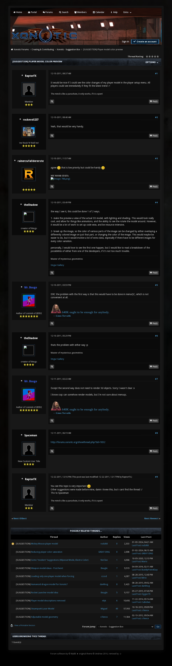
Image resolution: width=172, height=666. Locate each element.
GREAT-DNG (104, 552)
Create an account (146, 41)
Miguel (104, 608)
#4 (156, 202)
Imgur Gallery (57, 265)
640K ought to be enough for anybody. (85, 312)
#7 (156, 379)
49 (117, 608)
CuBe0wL (146, 602)
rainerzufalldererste (31, 161)
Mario (144, 561)
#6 (156, 336)
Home (19, 12)
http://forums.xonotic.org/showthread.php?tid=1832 (78, 442)
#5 (156, 285)
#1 (156, 73)
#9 (156, 477)
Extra (125, 12)
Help (115, 12)
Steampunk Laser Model (42, 608)
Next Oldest (20, 518)
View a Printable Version (24, 625)
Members (82, 12)
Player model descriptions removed (48, 600)
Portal (33, 12)
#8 (156, 433)
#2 (156, 117)
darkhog (104, 584)
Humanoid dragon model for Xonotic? (49, 584)
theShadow (31, 204)
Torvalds (66, 316)
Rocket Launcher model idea (44, 592)
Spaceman (30, 435)
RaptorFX (30, 75)
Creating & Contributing (43, 49)
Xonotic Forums (21, 49)
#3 (156, 158)
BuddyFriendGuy (150, 569)
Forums (49, 12)
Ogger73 (146, 594)
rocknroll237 (30, 119)
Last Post (136, 545)
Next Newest (151, 518)
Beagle (104, 568)
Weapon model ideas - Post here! (47, 568)
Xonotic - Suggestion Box (68, 49)
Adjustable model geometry (44, 617)
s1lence (145, 610)
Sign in (125, 41)
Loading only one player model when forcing (52, 576)
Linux (59, 316)
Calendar (99, 12)
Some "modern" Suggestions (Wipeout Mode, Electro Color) (60, 560)
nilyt (104, 600)
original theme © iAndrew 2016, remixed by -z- (100, 654)
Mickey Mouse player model (44, 543)
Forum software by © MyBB (63, 654)
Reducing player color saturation (46, 552)
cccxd (104, 576)
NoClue (104, 560)
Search (64, 12)
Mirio (144, 577)
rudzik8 (104, 543)
